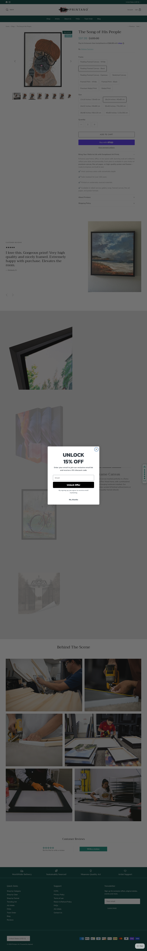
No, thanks (73, 499)
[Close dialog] (96, 449)
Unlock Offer (73, 485)
